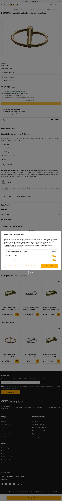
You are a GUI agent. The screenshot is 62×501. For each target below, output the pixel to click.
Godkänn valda (12, 266)
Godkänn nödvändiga (31, 266)
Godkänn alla (49, 266)
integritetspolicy (32, 241)
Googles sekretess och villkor (21, 242)
